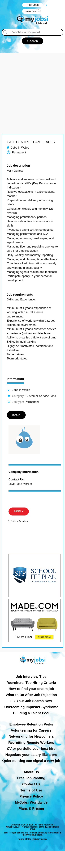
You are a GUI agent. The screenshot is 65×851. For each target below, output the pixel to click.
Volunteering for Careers (31, 730)
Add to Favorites (20, 521)
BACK (16, 415)
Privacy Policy (31, 796)
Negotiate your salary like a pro (31, 755)
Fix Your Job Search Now (31, 701)
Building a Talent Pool (31, 713)
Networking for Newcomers (31, 736)
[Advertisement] (32, 85)
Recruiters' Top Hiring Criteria (31, 683)
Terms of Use (31, 790)
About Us (31, 772)
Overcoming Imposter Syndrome (31, 707)
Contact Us (31, 784)
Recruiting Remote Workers (31, 742)
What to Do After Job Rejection (31, 695)
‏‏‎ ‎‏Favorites (32, 11)
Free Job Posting (31, 778)
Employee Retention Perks (31, 724)
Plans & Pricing (31, 808)
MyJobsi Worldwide (31, 802)
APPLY (19, 511)
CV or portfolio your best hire (31, 749)
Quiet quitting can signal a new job (31, 761)
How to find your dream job (31, 689)
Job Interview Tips (31, 676)
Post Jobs (33, 4)
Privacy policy (40, 839)
